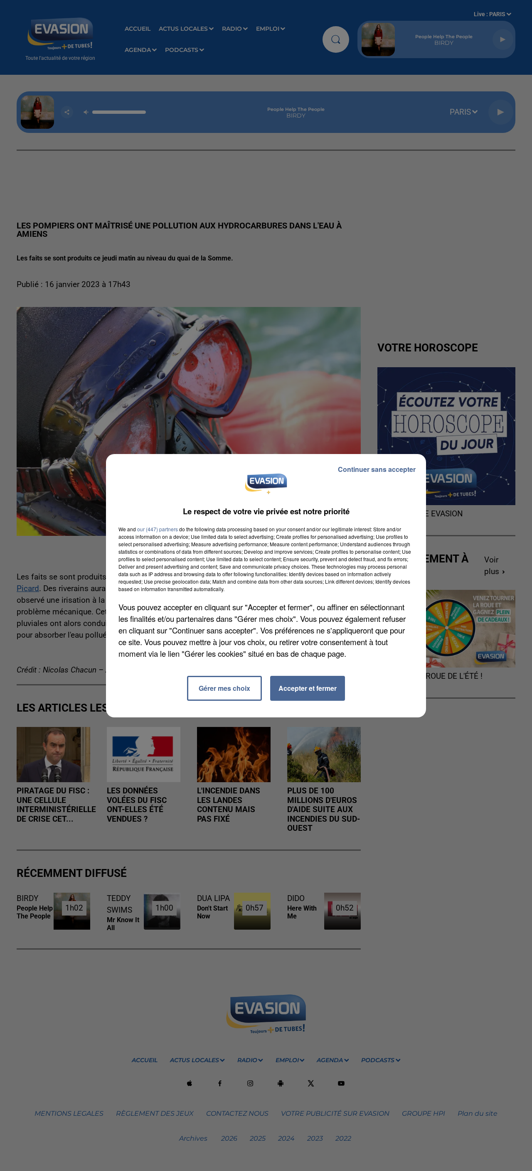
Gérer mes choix (224, 688)
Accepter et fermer (307, 688)
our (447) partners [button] (157, 529)
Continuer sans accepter (377, 469)
